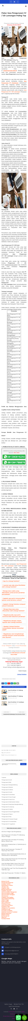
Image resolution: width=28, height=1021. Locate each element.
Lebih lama (21, 712)
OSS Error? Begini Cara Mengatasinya (11, 831)
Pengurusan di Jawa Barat (8, 794)
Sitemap (14, 1018)
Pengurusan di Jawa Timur (8, 678)
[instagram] (11, 2)
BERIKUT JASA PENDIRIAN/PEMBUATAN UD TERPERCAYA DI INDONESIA (13, 854)
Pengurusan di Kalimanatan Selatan (10, 801)
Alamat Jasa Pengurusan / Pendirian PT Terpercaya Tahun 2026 (11, 850)
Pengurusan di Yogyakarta (8, 824)
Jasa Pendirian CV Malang (15, 690)
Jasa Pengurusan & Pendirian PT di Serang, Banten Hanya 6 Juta (12, 840)
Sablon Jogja (8, 1004)
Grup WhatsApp (21, 645)
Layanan (4, 777)
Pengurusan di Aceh (7, 779)
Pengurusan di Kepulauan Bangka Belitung (12, 804)
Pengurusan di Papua (7, 814)
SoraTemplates (12, 1011)
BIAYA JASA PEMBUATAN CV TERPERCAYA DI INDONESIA (13, 845)
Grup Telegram (7, 645)
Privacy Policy (6, 1016)
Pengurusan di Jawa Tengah (9, 797)
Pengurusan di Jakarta (7, 789)
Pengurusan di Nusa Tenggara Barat (10, 811)
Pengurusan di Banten (7, 787)
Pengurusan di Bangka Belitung (9, 784)
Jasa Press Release (14, 1006)
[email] (14, 2)
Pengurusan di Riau (6, 816)
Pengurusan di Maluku (7, 809)
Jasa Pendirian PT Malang (15, 696)
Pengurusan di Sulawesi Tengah (9, 819)
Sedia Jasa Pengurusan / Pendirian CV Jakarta (13, 873)
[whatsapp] (18, 2)
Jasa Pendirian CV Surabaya (16, 702)
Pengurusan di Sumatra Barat (9, 821)
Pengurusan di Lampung (8, 806)
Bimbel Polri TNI (19, 1004)
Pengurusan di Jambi (7, 792)
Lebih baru (6, 712)
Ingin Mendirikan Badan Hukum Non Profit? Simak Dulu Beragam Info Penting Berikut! (13, 864)
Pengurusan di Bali (6, 782)
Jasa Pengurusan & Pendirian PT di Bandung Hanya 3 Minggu (13, 835)
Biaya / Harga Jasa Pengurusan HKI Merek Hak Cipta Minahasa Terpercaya (13, 859)
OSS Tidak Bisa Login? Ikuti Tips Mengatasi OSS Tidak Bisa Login (13, 869)
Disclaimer (12, 1016)
